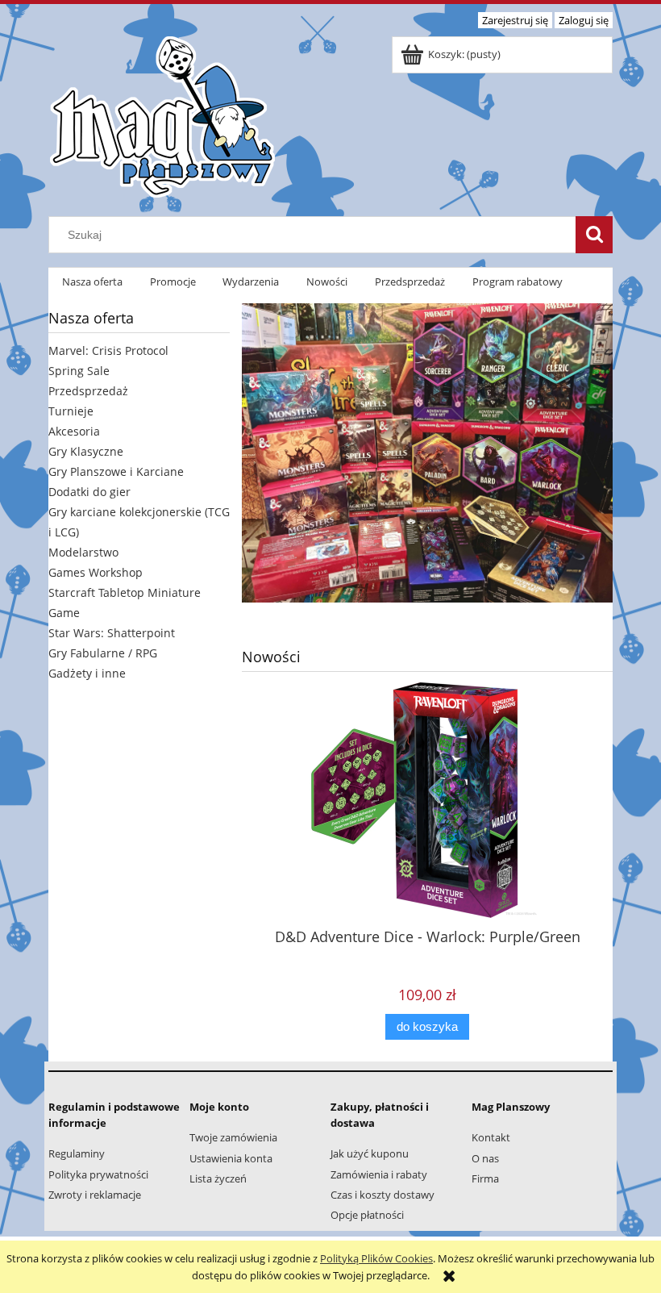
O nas (485, 1158)
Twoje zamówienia (233, 1137)
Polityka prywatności (98, 1174)
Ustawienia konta (230, 1158)
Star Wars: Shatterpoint (111, 632)
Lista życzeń (218, 1178)
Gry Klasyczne (85, 451)
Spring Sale (79, 370)
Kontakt (491, 1137)
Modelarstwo (83, 552)
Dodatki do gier (89, 491)
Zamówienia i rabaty (378, 1174)
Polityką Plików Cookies (376, 1258)
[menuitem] (92, 282)
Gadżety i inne (87, 673)
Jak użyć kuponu (369, 1153)
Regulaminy (76, 1153)
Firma (485, 1178)
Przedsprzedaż (88, 390)
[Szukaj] (594, 234)
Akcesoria (74, 431)
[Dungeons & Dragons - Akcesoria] (427, 447)
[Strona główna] (162, 114)
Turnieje (71, 411)
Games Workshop (95, 572)
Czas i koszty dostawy (382, 1194)
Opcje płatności (367, 1214)
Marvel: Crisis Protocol (108, 350)
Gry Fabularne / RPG (102, 653)
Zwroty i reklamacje (94, 1194)
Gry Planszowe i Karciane (116, 471)
